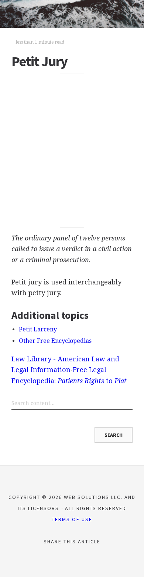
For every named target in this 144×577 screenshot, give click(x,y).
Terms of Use (72, 519)
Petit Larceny (38, 329)
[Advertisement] (72, 151)
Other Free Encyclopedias (55, 340)
